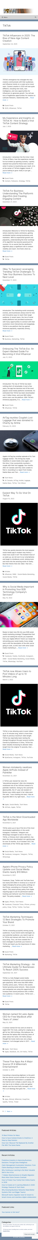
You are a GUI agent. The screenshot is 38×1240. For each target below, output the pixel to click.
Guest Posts (9, 105)
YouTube (19, 661)
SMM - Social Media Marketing (23, 574)
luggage (27, 480)
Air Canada (9, 480)
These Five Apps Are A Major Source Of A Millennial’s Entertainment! (18, 1064)
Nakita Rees (7, 483)
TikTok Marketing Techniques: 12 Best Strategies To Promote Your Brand (18, 920)
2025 (6, 108)
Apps (6, 1099)
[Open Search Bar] (35, 17)
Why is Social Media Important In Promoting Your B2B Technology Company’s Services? (18, 590)
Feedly (15, 656)
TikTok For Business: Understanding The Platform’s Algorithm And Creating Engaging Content (18, 194)
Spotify (5, 1102)
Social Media (7, 577)
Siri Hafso (23, 1052)
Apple (7, 804)
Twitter (19, 907)
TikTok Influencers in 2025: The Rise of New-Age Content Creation (19, 38)
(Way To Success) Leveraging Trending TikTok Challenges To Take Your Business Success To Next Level (19, 273)
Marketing (15, 339)
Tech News (9, 478)
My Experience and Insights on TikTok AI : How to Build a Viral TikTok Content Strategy (18, 121)
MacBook (13, 1052)
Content (7, 181)
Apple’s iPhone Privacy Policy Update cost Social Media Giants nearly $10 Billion (18, 869)
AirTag (16, 480)
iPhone (12, 902)
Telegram (24, 854)
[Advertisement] (21, 4)
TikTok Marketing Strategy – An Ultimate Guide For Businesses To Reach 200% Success (19, 967)
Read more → (7, 173)
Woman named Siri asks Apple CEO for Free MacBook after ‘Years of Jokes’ (18, 1017)
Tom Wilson (22, 483)
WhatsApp (11, 661)
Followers (14, 181)
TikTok (19, 108)
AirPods (7, 807)
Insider (21, 480)
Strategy (22, 181)
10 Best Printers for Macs (11, 1135)
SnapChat (25, 1099)
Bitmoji (11, 1099)
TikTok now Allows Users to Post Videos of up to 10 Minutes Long (17, 674)
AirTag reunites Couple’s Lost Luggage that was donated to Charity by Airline (18, 420)
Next (9, 1111)
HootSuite (21, 656)
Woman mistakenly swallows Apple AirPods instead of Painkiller (17, 770)
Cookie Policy (6, 1231)
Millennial (18, 1099)
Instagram (29, 656)
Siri (18, 1052)
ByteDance (8, 757)
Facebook (8, 656)
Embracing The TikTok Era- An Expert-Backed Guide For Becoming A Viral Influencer (18, 351)
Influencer (12, 108)
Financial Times (18, 904)
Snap (9, 907)
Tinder (16, 1102)
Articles (7, 571)
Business (8, 339)
